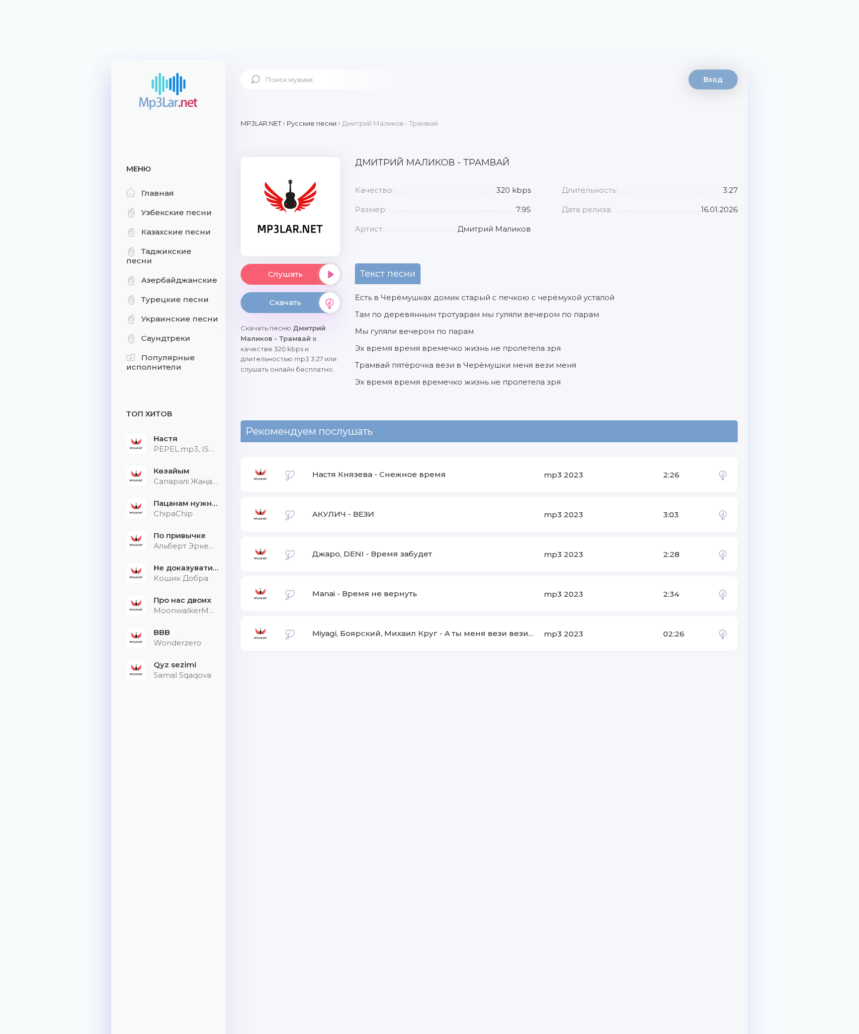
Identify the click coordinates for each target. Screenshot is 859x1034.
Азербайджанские (179, 280)
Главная (157, 193)
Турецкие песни (175, 299)
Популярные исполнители (160, 362)
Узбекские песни (176, 212)
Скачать (285, 302)
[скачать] (723, 474)
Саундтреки (165, 338)
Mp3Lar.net (168, 92)
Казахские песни (176, 232)
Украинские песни (179, 318)
